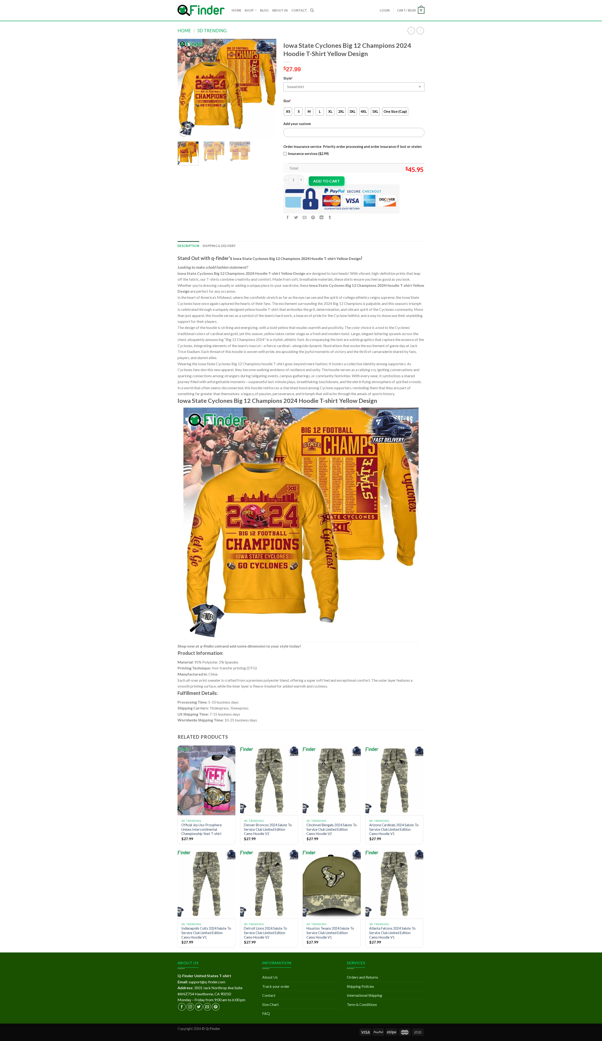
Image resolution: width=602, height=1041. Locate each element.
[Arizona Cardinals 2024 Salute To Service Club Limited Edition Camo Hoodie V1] (394, 780)
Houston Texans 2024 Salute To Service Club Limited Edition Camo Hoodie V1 (330, 932)
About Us (270, 977)
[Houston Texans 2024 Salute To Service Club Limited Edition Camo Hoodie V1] (332, 884)
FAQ (266, 1013)
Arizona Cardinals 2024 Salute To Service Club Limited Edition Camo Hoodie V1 (394, 829)
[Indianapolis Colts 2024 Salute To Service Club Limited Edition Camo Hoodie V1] (207, 884)
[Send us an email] (207, 1007)
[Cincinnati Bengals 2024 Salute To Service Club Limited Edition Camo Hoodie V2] (332, 780)
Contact (268, 995)
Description (188, 246)
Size (287, 101)
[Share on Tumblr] (330, 217)
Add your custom (297, 124)
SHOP (249, 10)
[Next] (268, 88)
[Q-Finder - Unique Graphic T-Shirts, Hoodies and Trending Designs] (201, 10)
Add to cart (326, 181)
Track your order (275, 986)
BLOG (264, 10)
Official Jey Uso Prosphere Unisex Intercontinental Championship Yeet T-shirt (201, 829)
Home (184, 30)
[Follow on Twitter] (199, 1007)
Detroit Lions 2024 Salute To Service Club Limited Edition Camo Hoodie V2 (265, 932)
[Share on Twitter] (296, 217)
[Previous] (185, 88)
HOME (236, 10)
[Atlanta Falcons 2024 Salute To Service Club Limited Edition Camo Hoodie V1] (394, 884)
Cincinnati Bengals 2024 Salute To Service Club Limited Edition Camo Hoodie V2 (331, 829)
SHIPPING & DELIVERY (219, 246)
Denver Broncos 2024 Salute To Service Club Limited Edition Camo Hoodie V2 (268, 829)
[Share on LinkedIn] (321, 217)
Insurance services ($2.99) (308, 154)
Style (288, 78)
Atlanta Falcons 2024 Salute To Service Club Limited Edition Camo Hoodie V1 (392, 932)
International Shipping (364, 995)
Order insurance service (302, 147)
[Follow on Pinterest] (216, 1007)
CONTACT (299, 10)
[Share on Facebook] (288, 217)
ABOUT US (280, 10)
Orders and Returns (362, 977)
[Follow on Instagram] (190, 1007)
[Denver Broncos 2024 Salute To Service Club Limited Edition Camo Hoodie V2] (269, 780)
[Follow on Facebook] (182, 1007)
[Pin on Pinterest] (313, 217)
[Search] (312, 10)
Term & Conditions (362, 1004)
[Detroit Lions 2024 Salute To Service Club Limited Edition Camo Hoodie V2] (269, 884)
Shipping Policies (360, 986)
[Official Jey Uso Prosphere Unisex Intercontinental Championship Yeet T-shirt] (207, 780)
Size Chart (270, 1004)
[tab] (188, 246)
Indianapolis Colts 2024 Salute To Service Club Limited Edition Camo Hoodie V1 (206, 932)
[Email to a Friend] (305, 217)
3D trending (212, 30)
